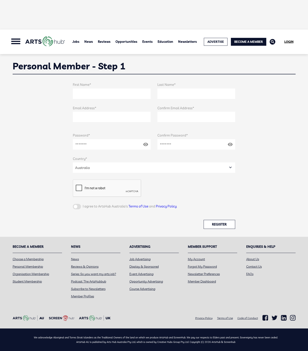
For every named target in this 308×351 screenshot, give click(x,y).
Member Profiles (82, 296)
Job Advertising (140, 259)
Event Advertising (141, 274)
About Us (252, 259)
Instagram (293, 318)
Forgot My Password (202, 266)
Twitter (274, 317)
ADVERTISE (215, 41)
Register (219, 224)
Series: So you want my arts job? (93, 274)
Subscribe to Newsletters (88, 289)
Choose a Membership (28, 259)
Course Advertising (142, 289)
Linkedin (284, 318)
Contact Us (254, 266)
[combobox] (154, 167)
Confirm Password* (172, 135)
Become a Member (248, 41)
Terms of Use (138, 206)
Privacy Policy (166, 206)
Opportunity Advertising (146, 281)
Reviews (104, 42)
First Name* (82, 84)
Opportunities (126, 42)
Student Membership (27, 281)
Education (165, 42)
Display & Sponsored (144, 266)
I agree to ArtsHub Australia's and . (130, 206)
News (88, 42)
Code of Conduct (247, 318)
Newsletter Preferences (204, 274)
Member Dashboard (202, 281)
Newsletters (187, 42)
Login (289, 41)
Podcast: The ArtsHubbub (88, 281)
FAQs (249, 274)
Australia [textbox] (82, 167)
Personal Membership (28, 266)
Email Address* (84, 108)
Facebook (265, 318)
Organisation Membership (31, 274)
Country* (80, 159)
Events (147, 42)
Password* (81, 135)
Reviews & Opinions (85, 266)
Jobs (75, 42)
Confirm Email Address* (175, 108)
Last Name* (166, 84)
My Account (196, 259)
